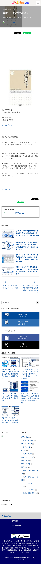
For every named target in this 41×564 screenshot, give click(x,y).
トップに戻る (6, 189)
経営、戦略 (25, 437)
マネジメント (25, 447)
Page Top (7, 516)
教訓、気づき (25, 464)
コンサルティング (27, 457)
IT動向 (23, 450)
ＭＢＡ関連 (25, 460)
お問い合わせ (16, 526)
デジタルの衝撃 (26, 454)
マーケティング (26, 444)
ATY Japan (12, 22)
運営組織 (15, 521)
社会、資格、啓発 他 (25, 17)
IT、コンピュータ (14, 17)
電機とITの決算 (28, 440)
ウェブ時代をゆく (8, 125)
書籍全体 (6, 17)
